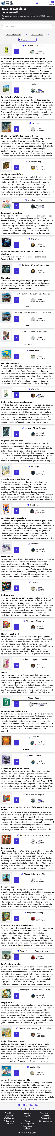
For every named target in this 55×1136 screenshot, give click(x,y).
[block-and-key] (6, 165)
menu (24, 3)
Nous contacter (45, 1121)
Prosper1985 (40, 167)
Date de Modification (13, 34)
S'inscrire (51, 5)
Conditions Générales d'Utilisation (9, 1115)
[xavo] (33, 91)
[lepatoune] (33, 919)
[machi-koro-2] (6, 355)
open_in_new (23, 45)
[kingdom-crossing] (6, 916)
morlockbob (40, 205)
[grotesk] (32, 52)
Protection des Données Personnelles (46, 1115)
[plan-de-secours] (6, 702)
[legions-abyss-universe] (6, 432)
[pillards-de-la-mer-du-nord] (6, 878)
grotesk (39, 51)
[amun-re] (6, 741)
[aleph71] (32, 1073)
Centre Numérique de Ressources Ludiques (27, 1125)
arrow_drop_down (26, 34)
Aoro (40, 299)
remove (48, 34)
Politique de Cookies (9, 1122)
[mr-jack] (6, 127)
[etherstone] (6, 548)
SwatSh (39, 394)
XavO (40, 89)
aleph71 (40, 1072)
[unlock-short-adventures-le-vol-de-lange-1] (6, 317)
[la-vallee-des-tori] (6, 204)
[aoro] (33, 300)
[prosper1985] (33, 168)
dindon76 (40, 626)
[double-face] (6, 509)
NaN (18, 1105)
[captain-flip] (6, 1071)
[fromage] (6, 470)
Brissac (40, 244)
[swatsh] (33, 395)
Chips (40, 840)
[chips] (33, 841)
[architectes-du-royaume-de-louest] (6, 839)
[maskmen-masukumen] (6, 50)
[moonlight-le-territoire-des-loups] (6, 994)
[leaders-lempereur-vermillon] (6, 663)
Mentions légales (27, 1114)
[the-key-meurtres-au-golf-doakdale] (6, 1032)
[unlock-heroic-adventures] (6, 336)
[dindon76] (33, 627)
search (37, 3)
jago (39, 128)
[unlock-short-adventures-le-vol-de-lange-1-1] (6, 298)
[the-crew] (6, 243)
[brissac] (33, 245)
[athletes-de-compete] (6, 625)
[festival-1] (6, 586)
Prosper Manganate (40, 703)
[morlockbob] (33, 206)
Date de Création (37, 34)
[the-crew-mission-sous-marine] (6, 269)
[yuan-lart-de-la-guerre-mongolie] (6, 955)
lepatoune (40, 918)
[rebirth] (6, 88)
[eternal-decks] (6, 760)
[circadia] (6, 393)
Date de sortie (24, 40)
